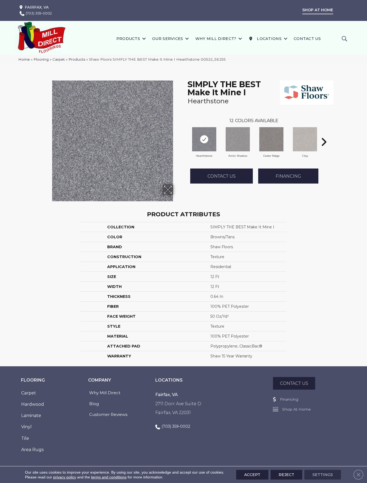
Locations (269, 38)
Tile (25, 438)
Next (324, 134)
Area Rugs (32, 449)
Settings (322, 474)
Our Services (167, 38)
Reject (286, 474)
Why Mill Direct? (215, 38)
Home (24, 59)
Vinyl (26, 426)
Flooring (41, 59)
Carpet (58, 59)
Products (128, 38)
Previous (185, 134)
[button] (144, 38)
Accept (252, 474)
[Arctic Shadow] (237, 139)
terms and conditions (109, 477)
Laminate (31, 415)
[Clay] (305, 139)
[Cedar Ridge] (271, 139)
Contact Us (307, 38)
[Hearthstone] (204, 139)
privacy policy (64, 477)
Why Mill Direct (104, 392)
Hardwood (32, 404)
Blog (94, 403)
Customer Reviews (108, 414)
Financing (288, 176)
